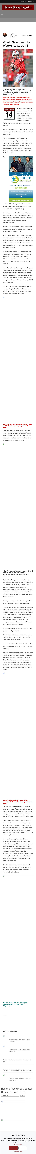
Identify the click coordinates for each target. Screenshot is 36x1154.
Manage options (18, 1151)
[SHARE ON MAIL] (16, 1018)
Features (30, 35)
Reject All (22, 1148)
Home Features (11, 36)
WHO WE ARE (23, 1)
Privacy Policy (18, 1144)
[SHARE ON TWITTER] (4, 1018)
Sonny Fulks (11, 34)
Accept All (13, 1148)
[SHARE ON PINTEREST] (13, 1018)
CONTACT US (31, 1)
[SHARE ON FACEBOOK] (7, 1018)
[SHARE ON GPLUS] (10, 1018)
